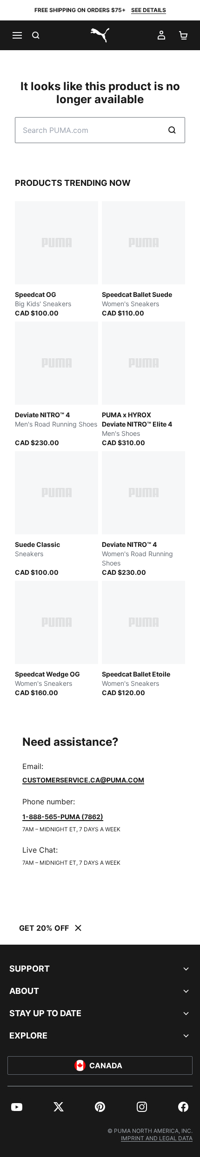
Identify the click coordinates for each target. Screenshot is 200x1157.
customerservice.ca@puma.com (83, 780)
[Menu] (16, 35)
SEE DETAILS (148, 10)
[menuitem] (16, 1107)
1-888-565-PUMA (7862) (62, 817)
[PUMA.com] (100, 35)
